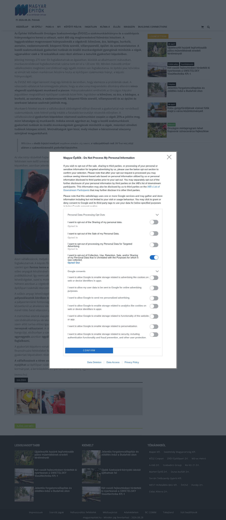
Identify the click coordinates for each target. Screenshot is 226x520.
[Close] (170, 158)
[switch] (154, 222)
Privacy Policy (132, 362)
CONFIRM (89, 350)
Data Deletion (94, 362)
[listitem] (113, 215)
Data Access (113, 362)
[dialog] (113, 260)
